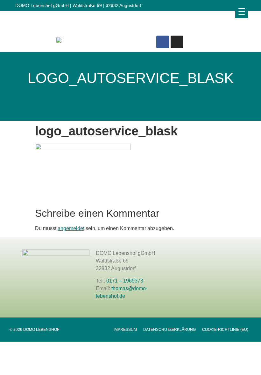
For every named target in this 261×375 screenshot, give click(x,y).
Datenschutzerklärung (169, 329)
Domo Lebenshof (42, 112)
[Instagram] (177, 42)
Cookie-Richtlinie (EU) (225, 329)
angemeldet (71, 228)
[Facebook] (162, 42)
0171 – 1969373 (124, 280)
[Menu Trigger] (241, 11)
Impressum (125, 329)
